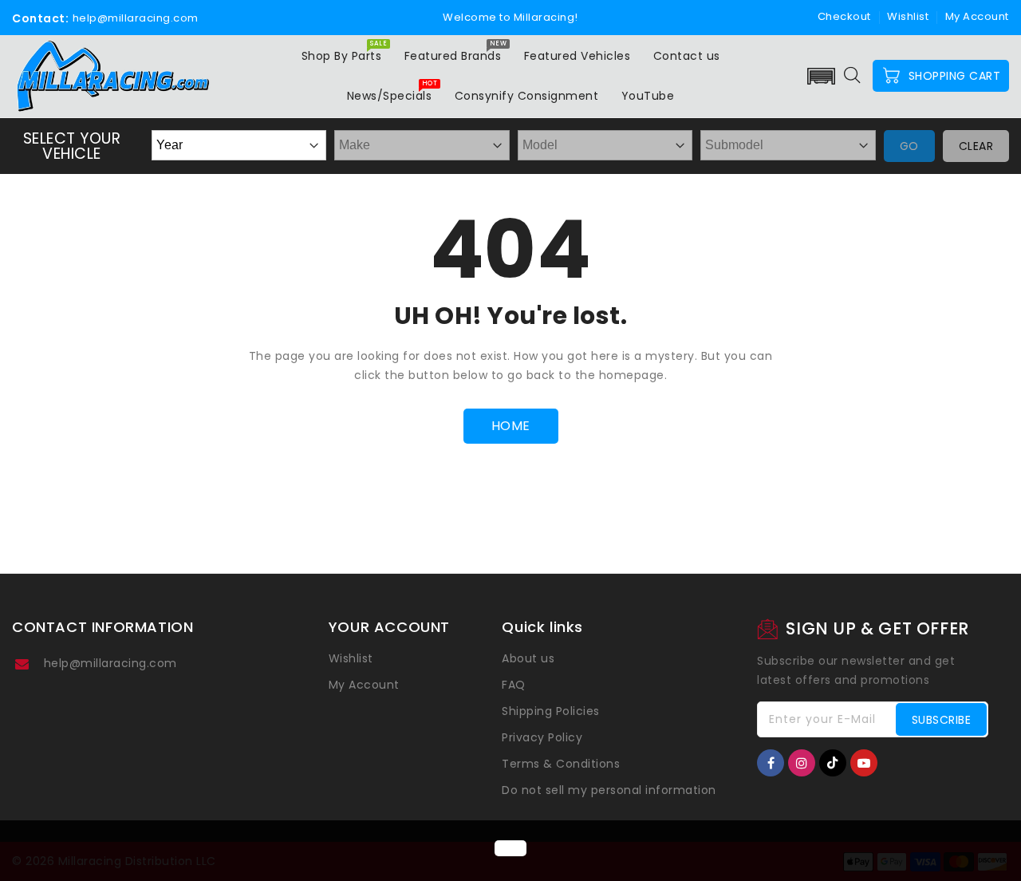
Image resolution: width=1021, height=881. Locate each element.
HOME (510, 426)
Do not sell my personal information (609, 790)
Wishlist (907, 16)
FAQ (514, 685)
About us (528, 658)
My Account (364, 685)
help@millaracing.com (110, 663)
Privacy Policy (542, 737)
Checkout (844, 16)
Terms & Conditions (561, 764)
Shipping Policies (551, 711)
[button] (822, 76)
